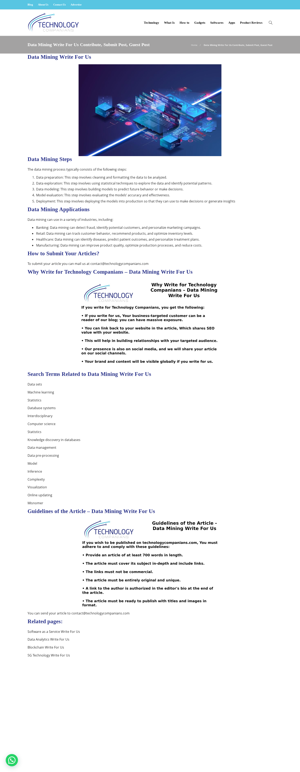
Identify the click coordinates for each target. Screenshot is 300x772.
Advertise (76, 4)
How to (184, 22)
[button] (12, 760)
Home (194, 45)
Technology (151, 22)
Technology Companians (258, 755)
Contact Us (59, 4)
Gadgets (199, 22)
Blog (30, 4)
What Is (169, 22)
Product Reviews (251, 22)
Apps (231, 22)
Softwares (216, 22)
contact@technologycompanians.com (119, 263)
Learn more (42, 732)
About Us (43, 4)
